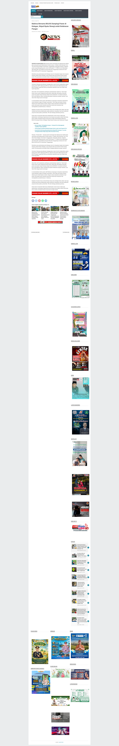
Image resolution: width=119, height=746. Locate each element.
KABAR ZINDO (61, 742)
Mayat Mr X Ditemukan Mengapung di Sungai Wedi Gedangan (81, 562)
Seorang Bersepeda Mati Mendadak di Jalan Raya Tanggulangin (82, 569)
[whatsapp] (42, 200)
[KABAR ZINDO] (35, 6)
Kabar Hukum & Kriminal (68, 10)
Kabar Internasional (48, 10)
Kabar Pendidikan (58, 10)
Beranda (33, 10)
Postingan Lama (66, 232)
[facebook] (33, 200)
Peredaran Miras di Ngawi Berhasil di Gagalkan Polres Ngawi (81, 554)
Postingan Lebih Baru (35, 232)
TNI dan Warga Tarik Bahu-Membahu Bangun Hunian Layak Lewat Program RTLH (51, 128)
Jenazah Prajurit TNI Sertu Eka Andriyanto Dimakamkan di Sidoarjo (82, 576)
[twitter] (36, 200)
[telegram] (46, 200)
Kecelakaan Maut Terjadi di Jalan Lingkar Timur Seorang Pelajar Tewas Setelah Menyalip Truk (82, 620)
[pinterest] (39, 200)
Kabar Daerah (40, 10)
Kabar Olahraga (78, 10)
